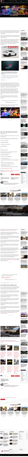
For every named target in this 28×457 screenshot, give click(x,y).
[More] (19, 174)
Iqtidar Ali (12, 16)
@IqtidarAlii (14, 184)
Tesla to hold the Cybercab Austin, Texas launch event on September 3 (24, 63)
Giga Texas (14, 32)
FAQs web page (10, 168)
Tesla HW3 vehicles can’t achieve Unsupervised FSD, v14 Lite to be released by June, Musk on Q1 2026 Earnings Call (24, 167)
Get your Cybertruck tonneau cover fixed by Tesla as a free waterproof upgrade (24, 138)
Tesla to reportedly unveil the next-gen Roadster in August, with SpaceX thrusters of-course (15, 444)
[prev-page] (21, 140)
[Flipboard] (20, 450)
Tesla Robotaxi (22, 61)
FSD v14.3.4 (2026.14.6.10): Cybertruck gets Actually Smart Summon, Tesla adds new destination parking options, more (6, 438)
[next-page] (22, 140)
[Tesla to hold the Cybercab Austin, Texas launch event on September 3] (24, 67)
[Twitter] (19, 450)
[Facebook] (16, 174)
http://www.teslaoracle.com (6, 182)
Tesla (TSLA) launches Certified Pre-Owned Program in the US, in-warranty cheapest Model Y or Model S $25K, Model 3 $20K (6, 434)
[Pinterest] (22, 450)
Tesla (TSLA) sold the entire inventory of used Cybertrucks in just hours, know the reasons (6, 441)
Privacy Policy (9, 454)
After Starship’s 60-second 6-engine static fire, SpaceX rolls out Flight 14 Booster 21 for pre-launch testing (24, 43)
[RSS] (23, 450)
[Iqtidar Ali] (2, 183)
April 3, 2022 (14, 102)
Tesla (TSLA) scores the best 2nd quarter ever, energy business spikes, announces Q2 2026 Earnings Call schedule (24, 159)
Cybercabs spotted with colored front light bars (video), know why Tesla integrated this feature (23, 34)
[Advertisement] (14, 24)
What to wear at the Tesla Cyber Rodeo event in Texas (11, 170)
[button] (27, 4)
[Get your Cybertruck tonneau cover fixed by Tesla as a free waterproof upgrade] (24, 134)
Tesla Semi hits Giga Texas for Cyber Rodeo (6, 171)
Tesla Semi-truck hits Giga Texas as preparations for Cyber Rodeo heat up (5, 178)
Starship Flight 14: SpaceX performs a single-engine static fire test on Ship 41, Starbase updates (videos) (24, 107)
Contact (1, 455)
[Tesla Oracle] (1, 1)
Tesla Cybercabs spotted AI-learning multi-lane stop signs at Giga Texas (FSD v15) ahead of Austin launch (24, 199)
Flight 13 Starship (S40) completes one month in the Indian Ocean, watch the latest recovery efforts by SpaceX (24, 53)
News (21, 41)
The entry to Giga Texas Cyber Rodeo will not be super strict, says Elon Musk (14, 178)
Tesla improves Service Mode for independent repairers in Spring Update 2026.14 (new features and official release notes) (6, 445)
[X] (17, 174)
